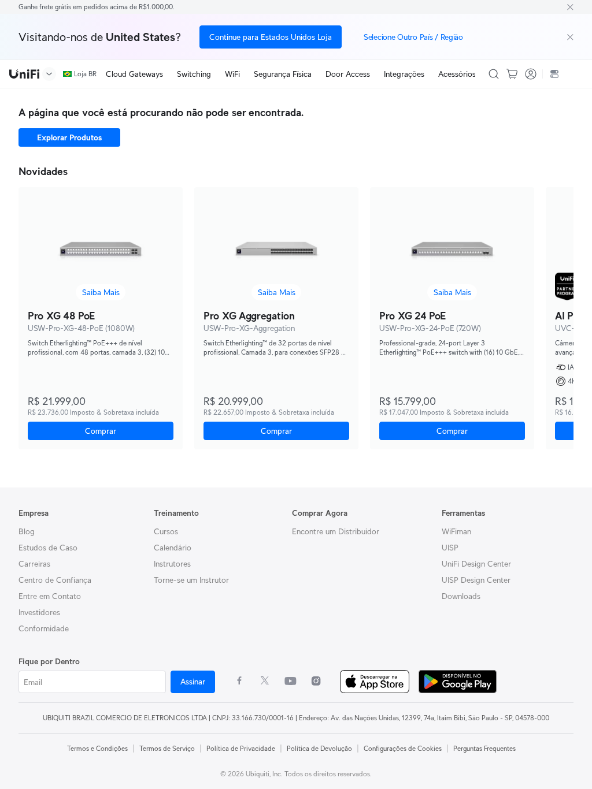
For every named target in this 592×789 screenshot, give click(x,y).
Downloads (461, 596)
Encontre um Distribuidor (335, 531)
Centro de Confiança (54, 580)
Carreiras (34, 563)
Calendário (172, 547)
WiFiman (456, 531)
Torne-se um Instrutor (191, 580)
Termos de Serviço (167, 748)
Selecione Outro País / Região (413, 37)
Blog (26, 531)
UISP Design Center (476, 580)
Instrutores (172, 563)
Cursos (166, 531)
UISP (450, 547)
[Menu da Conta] (530, 74)
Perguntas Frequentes (484, 748)
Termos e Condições (97, 748)
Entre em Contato (49, 596)
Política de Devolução (319, 748)
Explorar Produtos (69, 137)
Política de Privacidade (240, 748)
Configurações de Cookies (403, 748)
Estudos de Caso (47, 547)
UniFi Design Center (476, 563)
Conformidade (43, 628)
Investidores (39, 612)
